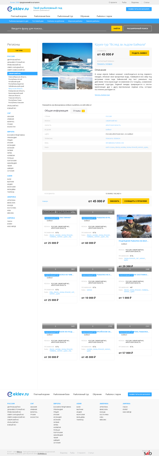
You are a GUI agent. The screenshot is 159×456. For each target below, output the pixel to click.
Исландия (11, 145)
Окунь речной (131, 147)
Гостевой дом (37, 21)
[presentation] (47, 61)
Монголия (11, 187)
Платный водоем (19, 16)
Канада (10, 205)
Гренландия (12, 138)
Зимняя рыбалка (92, 21)
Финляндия (12, 163)
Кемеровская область (16, 91)
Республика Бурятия (16, 84)
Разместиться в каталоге (138, 9)
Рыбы (124, 2)
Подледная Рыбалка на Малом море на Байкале (134, 241)
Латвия (10, 150)
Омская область (14, 95)
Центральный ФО (13, 60)
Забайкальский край (16, 86)
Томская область (14, 98)
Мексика (10, 213)
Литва (9, 153)
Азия (9, 176)
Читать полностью (102, 95)
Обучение (84, 16)
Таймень (53, 237)
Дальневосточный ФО (16, 62)
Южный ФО (11, 108)
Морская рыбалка (75, 21)
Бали (9, 179)
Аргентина (11, 200)
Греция (9, 140)
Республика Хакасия (16, 102)
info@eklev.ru (42, 454)
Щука (146, 147)
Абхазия (10, 116)
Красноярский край (15, 93)
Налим (123, 147)
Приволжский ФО (14, 65)
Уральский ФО (12, 106)
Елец (51, 292)
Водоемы (135, 2)
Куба (9, 210)
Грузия (10, 124)
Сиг (137, 258)
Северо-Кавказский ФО (16, 70)
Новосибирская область (17, 77)
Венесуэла (11, 203)
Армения (10, 119)
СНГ (9, 113)
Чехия (9, 166)
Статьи (146, 2)
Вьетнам (10, 182)
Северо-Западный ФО (15, 67)
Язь (70, 237)
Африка (11, 218)
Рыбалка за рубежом (55, 21)
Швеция (10, 168)
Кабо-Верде (11, 226)
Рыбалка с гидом (104, 16)
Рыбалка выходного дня (18, 21)
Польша (10, 158)
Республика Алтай (15, 79)
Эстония (10, 171)
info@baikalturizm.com (115, 143)
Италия (10, 143)
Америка (11, 197)
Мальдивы (11, 189)
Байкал (108, 130)
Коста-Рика (11, 208)
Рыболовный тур (65, 16)
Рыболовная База (42, 16)
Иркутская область (15, 88)
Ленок (117, 147)
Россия (11, 56)
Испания (10, 148)
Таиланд (10, 192)
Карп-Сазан (110, 147)
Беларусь (10, 122)
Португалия (11, 161)
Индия (9, 184)
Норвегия (11, 156)
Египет (9, 224)
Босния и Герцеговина (16, 135)
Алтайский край (14, 81)
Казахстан (11, 127)
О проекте (113, 2)
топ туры (18, 50)
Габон (9, 221)
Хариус (140, 147)
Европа (10, 132)
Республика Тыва (14, 100)
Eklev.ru (19, 452)
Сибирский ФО (14, 74)
